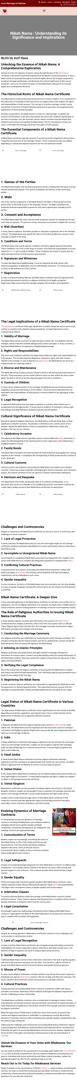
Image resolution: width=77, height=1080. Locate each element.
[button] (44, 10)
